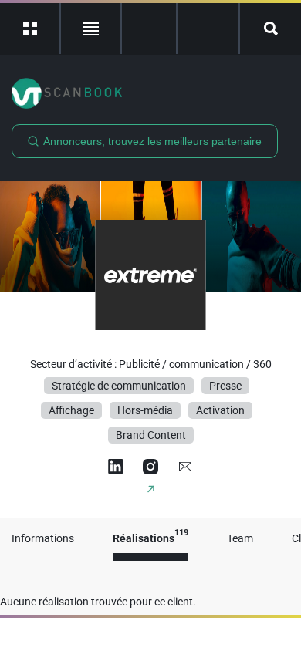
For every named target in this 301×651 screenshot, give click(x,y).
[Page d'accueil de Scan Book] (150, 93)
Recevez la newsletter (208, 28)
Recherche (270, 28)
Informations (43, 539)
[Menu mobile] (30, 28)
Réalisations (150, 539)
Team (240, 539)
